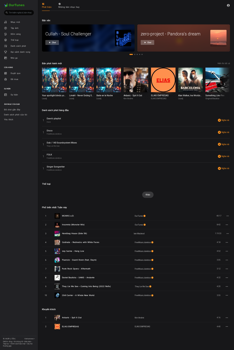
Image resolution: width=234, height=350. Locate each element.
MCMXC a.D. (68, 216)
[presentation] (224, 84)
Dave (49, 122)
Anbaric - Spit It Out (72, 317)
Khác (148, 194)
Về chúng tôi (18, 342)
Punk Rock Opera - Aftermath (76, 268)
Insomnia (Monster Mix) (73, 224)
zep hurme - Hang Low (73, 251)
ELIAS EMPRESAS (70, 326)
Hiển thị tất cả (224, 63)
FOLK (49, 154)
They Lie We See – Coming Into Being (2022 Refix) (86, 286)
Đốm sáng (15, 34)
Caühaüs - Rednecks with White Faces (80, 242)
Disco (50, 130)
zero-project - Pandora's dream (170, 34)
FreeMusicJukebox (54, 134)
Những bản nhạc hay (68, 7)
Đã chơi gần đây (12, 109)
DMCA (5, 342)
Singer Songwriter (56, 166)
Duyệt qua (15, 73)
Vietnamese (29, 339)
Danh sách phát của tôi (15, 114)
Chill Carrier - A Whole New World (78, 295)
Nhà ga (14, 58)
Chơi (54, 42)
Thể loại (14, 40)
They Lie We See (53, 146)
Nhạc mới (15, 22)
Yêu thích (8, 119)
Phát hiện (47, 7)
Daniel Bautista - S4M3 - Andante (78, 277)
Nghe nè (225, 120)
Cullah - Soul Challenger (68, 34)
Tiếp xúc (6, 344)
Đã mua (14, 79)
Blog (10, 342)
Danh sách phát (18, 46)
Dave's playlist (54, 118)
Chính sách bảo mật (17, 344)
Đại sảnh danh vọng (20, 52)
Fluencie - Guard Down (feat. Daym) (79, 260)
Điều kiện (27, 342)
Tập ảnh (14, 28)
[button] (19, 12)
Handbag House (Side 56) (74, 233)
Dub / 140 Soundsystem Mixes (62, 142)
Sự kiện (14, 95)
